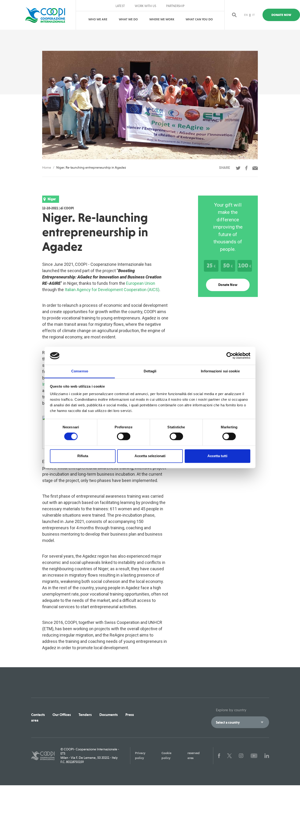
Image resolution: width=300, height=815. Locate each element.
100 (244, 265)
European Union (140, 283)
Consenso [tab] (79, 371)
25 (211, 265)
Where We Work (161, 19)
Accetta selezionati (150, 456)
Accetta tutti (217, 456)
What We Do (128, 19)
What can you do (199, 19)
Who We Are (97, 19)
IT (253, 15)
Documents (108, 714)
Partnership (175, 6)
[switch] (123, 436)
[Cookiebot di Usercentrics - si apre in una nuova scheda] (229, 355)
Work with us (145, 6)
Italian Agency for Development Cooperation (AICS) (112, 289)
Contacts (38, 714)
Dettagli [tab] (150, 371)
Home (46, 167)
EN (246, 15)
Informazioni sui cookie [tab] (220, 371)
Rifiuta (82, 456)
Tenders (85, 714)
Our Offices (61, 714)
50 (228, 265)
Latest (120, 6)
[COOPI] (47, 15)
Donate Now (281, 15)
